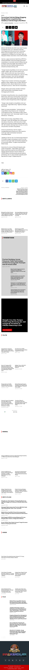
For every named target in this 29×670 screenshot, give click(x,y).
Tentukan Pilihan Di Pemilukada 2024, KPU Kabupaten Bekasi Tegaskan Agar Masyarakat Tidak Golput (21, 402)
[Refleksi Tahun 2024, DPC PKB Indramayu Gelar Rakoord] (21, 359)
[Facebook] (7, 27)
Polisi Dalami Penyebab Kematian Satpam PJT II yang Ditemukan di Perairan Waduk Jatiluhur (12, 557)
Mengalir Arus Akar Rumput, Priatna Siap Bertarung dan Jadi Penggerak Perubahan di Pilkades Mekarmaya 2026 (7, 214)
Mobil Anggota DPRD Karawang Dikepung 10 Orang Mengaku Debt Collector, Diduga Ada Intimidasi (21, 230)
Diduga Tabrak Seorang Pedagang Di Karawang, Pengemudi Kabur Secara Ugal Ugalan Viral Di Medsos (7, 491)
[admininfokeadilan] (2, 23)
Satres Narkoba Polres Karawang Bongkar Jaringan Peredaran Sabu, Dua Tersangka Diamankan (7, 590)
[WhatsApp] (13, 27)
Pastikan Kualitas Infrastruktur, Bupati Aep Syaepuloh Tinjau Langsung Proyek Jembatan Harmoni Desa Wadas (18, 277)
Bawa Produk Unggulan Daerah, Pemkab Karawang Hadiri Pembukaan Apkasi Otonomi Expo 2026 (18, 271)
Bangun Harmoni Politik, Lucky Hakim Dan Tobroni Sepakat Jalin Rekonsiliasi (6, 385)
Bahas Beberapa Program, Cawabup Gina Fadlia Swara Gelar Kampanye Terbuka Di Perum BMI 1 (21, 385)
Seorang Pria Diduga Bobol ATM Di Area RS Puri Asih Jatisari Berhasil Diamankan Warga (21, 473)
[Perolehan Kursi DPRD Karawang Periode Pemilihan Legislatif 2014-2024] (21, 342)
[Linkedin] (12, 660)
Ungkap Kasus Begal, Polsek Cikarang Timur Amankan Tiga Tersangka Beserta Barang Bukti (21, 574)
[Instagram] (10, 173)
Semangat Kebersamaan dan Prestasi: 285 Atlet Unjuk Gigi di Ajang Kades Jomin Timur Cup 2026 (21, 214)
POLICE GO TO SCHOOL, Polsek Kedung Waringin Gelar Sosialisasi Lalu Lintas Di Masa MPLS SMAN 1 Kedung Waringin (18, 632)
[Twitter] (10, 27)
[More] (13, 173)
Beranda (3, 13)
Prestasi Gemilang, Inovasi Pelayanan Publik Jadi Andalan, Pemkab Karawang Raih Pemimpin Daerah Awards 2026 (13, 261)
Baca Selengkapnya (7, 329)
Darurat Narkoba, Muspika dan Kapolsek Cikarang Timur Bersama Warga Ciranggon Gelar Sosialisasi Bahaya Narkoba (18, 624)
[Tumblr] (20, 660)
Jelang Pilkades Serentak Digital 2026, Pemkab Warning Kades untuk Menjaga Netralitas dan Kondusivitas (18, 291)
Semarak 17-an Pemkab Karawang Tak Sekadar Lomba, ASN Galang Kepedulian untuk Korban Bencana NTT (18, 284)
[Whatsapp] (8, 173)
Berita (7, 13)
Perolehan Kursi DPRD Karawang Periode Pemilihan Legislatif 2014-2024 (21, 349)
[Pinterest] (16, 660)
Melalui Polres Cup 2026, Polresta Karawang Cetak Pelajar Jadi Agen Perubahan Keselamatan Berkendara (7, 230)
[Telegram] (16, 27)
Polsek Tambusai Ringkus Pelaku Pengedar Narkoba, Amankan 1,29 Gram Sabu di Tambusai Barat (21, 491)
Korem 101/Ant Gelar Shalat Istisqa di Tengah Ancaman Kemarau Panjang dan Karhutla (14, 523)
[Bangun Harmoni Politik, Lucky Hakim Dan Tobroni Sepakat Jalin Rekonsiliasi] (7, 378)
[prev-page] (2, 528)
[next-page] (4, 528)
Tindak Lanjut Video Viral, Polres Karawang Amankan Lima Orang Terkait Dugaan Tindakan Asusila (21, 590)
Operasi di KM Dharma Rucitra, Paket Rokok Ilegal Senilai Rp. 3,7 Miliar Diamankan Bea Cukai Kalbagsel (14, 456)
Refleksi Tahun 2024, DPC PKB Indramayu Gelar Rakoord (20, 366)
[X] (5, 173)
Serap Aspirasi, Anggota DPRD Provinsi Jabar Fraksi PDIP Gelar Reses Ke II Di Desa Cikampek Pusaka (7, 350)
